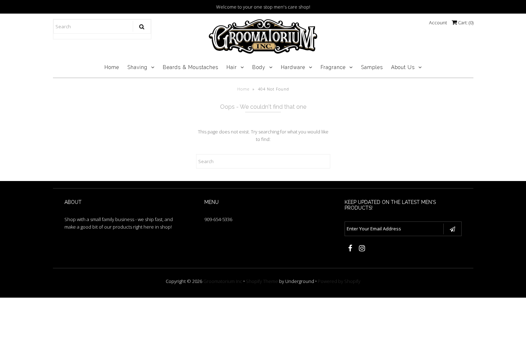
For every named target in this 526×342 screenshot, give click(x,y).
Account (438, 22)
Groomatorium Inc (222, 281)
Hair (232, 67)
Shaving (137, 67)
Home (111, 67)
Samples (372, 67)
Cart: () (465, 22)
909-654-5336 (218, 219)
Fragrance (333, 67)
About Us (403, 67)
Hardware (293, 67)
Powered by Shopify (339, 281)
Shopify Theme (262, 281)
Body (259, 67)
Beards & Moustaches (190, 67)
